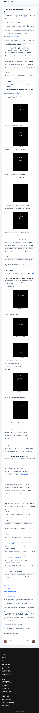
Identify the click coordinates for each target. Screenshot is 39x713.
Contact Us (4, 654)
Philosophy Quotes (6, 681)
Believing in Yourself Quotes (13, 36)
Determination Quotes (6, 671)
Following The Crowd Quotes (10, 591)
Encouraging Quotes (6, 691)
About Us (4, 652)
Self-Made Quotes (6, 688)
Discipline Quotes (5, 676)
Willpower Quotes (5, 665)
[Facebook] (7, 636)
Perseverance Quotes (6, 674)
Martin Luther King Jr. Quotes (8, 702)
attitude (24, 16)
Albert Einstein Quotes (6, 699)
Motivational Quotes (6, 687)
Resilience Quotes (5, 668)
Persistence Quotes (6, 667)
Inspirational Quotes (6, 685)
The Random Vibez (8, 1)
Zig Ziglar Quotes (5, 705)
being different (16, 93)
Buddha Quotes (5, 696)
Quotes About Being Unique (9, 593)
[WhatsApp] (32, 636)
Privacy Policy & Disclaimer (7, 655)
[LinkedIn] (26, 636)
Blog (3, 660)
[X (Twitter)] (13, 636)
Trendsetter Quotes (8, 588)
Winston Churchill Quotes (7, 703)
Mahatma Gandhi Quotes (7, 698)
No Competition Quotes (9, 585)
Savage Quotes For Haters (9, 596)
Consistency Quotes (6, 670)
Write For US (4, 657)
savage (13, 91)
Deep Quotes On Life (6, 682)
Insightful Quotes (5, 689)
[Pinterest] (19, 636)
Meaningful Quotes (6, 684)
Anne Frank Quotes (6, 700)
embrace (25, 613)
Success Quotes (5, 673)
